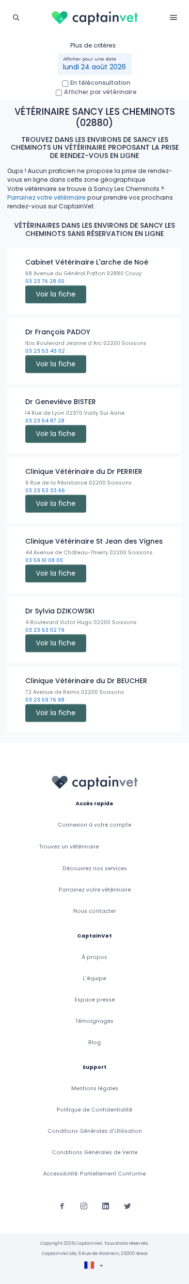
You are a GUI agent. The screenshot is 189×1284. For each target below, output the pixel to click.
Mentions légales (94, 1088)
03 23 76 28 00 (44, 281)
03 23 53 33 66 (45, 490)
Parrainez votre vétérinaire (46, 197)
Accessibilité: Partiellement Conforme (94, 1173)
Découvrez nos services (95, 868)
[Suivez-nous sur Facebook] (62, 1205)
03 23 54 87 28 (44, 420)
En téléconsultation (100, 82)
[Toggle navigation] (16, 17)
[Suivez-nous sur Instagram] (83, 1205)
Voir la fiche (56, 294)
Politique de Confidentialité (94, 1109)
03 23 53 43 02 (45, 351)
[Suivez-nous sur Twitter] (127, 1205)
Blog (94, 1042)
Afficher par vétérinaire (100, 92)
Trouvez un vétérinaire (69, 846)
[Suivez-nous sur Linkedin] (105, 1205)
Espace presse (95, 999)
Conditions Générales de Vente (95, 1152)
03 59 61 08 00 (44, 560)
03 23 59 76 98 (44, 700)
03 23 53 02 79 (44, 630)
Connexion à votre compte (94, 825)
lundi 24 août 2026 (94, 67)
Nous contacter (94, 911)
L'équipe (94, 978)
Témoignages (94, 1021)
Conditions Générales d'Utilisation (94, 1131)
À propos (94, 957)
